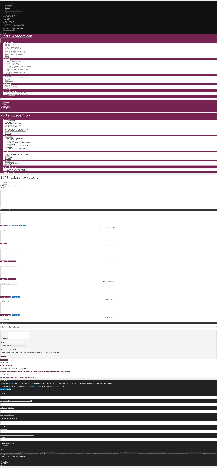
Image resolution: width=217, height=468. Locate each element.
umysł (149, 453)
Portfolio (7, 18)
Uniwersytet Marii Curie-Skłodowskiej (158, 453)
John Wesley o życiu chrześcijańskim (108, 281)
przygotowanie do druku (98, 453)
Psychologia (9, 81)
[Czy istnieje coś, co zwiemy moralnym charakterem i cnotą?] (2, 432)
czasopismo (8, 365)
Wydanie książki (10, 45)
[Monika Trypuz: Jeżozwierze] (2, 440)
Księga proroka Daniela (108, 263)
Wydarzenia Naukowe (180, 453)
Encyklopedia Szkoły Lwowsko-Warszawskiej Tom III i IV (108, 227)
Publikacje (6, 89)
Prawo (7, 79)
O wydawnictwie (9, 3)
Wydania (7, 6)
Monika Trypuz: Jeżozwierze (8, 443)
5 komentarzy (4, 429)
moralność (70, 453)
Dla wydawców (12, 63)
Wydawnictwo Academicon (196, 453)
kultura (58, 453)
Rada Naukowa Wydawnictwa (13, 10)
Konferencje (9, 85)
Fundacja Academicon (9, 27)
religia (107, 453)
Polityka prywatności (9, 30)
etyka (18, 453)
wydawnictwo (186, 453)
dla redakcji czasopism (16, 371)
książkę (2, 365)
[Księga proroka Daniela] (8, 259)
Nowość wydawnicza (12, 86)
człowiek (12, 453)
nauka (74, 453)
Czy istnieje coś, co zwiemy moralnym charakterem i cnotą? (17, 435)
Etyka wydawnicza (10, 12)
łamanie (30, 454)
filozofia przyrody (27, 453)
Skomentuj (3, 187)
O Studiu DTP (9, 60)
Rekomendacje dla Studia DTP (15, 72)
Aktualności (7, 84)
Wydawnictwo (7, 2)
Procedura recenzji (10, 15)
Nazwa (3, 342)
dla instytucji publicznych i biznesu (41, 371)
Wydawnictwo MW (207, 453)
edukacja (15, 453)
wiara (168, 453)
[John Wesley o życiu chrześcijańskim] (8, 277)
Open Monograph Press (7, 377)
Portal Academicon (15, 115)
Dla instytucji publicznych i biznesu (19, 66)
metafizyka (66, 453)
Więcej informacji (5, 389)
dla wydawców (5, 371)
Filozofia (8, 76)
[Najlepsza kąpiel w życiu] (8, 241)
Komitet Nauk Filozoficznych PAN (18, 78)
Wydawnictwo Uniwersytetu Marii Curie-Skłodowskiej (12, 454)
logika (63, 453)
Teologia (8, 82)
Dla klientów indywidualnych (17, 69)
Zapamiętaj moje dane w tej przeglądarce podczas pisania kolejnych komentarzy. (31, 352)
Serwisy (5, 75)
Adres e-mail (6, 346)
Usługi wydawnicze (8, 16)
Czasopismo (5, 297)
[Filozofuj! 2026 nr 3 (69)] (8, 295)
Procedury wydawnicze (11, 13)
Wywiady (8, 88)
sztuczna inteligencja (141, 453)
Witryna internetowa (8, 349)
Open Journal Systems (9, 22)
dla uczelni (27, 371)
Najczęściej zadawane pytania (15, 54)
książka (41, 453)
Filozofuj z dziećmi (5, 426)
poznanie (87, 453)
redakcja (104, 453)
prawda (90, 453)
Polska (84, 453)
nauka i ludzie (77, 453)
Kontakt (7, 8)
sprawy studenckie (115, 453)
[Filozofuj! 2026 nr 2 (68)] (8, 313)
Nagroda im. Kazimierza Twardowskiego (14, 28)
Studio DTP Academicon (128, 453)
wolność (170, 453)
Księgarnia (6, 19)
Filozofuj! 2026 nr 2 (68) (108, 317)
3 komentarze (4, 445)
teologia (146, 453)
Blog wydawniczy (9, 95)
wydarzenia (174, 453)
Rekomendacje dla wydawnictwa (16, 53)
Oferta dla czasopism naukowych (14, 25)
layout (60, 453)
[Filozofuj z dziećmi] (2, 424)
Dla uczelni (11, 67)
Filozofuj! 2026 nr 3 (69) (108, 299)
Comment (4, 338)
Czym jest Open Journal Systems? (14, 24)
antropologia (2, 453)
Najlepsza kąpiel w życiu (108, 245)
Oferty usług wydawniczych (14, 61)
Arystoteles (7, 453)
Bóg (10, 453)
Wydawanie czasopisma (13, 47)
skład (110, 453)
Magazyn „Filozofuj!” (9, 21)
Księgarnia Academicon (49, 453)
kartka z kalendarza (33, 453)
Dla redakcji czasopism (15, 64)
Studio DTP (6, 59)
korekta (38, 453)
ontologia (81, 453)
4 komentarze (4, 437)
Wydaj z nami (8, 5)
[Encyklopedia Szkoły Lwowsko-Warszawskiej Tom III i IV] (8, 223)
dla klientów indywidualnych (61, 371)
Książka (3, 225)
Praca (6, 9)
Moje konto (6, 111)
